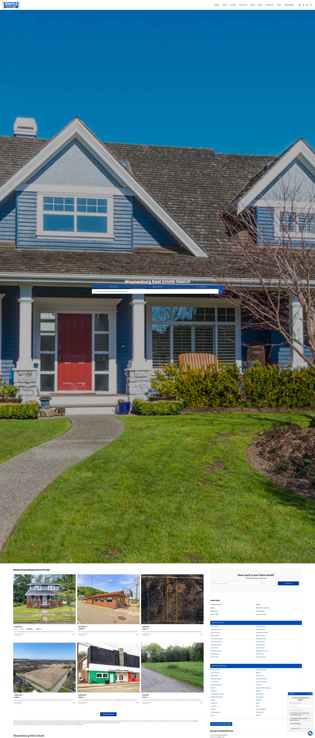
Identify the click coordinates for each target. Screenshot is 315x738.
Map (113, 287)
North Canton (260, 676)
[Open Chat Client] (310, 733)
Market (157, 287)
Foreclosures (270, 5)
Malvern (213, 709)
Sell (201, 287)
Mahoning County (216, 651)
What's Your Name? (295, 703)
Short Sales (213, 611)
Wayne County (215, 632)
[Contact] (310, 725)
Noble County (260, 654)
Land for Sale (214, 614)
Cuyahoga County (216, 629)
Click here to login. (305, 728)
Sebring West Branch (217, 697)
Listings (216, 5)
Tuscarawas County (262, 632)
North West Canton (261, 679)
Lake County (214, 648)
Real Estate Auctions (262, 608)
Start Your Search (108, 714)
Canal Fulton (214, 676)
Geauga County (260, 642)
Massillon (258, 691)
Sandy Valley (259, 694)
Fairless (213, 688)
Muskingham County (262, 651)
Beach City (214, 703)
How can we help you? (296, 710)
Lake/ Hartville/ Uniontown (263, 688)
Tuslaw (213, 700)
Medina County (260, 635)
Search (224, 5)
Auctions (233, 5)
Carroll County (215, 635)
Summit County (260, 626)
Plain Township (215, 673)
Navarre (258, 715)
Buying (260, 5)
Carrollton (214, 706)
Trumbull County (261, 657)
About (279, 5)
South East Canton (261, 682)
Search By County (217, 623)
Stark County (214, 626)
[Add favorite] (73, 634)
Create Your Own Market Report (221, 724)
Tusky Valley (259, 697)
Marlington (214, 691)
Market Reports (289, 5)
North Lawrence (215, 712)
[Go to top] (310, 729)
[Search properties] (221, 291)
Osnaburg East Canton (217, 694)
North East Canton (216, 679)
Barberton (259, 700)
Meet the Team (261, 614)
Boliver (258, 703)
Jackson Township (261, 669)
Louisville (258, 685)
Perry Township (215, 669)
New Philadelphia (261, 709)
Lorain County (260, 648)
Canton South (215, 682)
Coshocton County (216, 642)
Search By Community (219, 666)
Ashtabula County (261, 638)
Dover (257, 706)
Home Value (243, 5)
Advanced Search (216, 604)
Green (213, 715)
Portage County (260, 629)
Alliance (258, 673)
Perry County (214, 657)
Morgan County (215, 654)
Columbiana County (217, 638)
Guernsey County (216, 645)
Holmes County (260, 645)
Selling (252, 5)
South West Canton (216, 685)
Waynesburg (259, 712)
